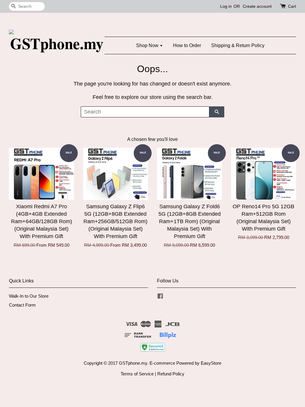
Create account (257, 6)
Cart (292, 6)
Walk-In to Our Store (29, 296)
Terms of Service (137, 373)
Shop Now (148, 45)
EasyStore (211, 363)
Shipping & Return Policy (237, 45)
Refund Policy (170, 373)
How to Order (187, 45)
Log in (226, 6)
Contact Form (22, 304)
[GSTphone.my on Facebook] (160, 296)
